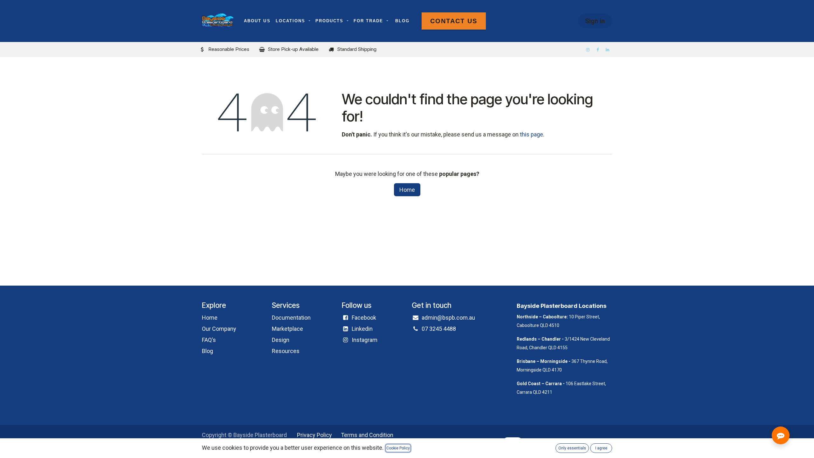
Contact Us (453, 20)
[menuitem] (257, 21)
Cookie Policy (398, 448)
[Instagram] (588, 50)
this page (531, 134)
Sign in (595, 21)
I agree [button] (601, 448)
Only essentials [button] (572, 448)
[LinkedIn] (608, 50)
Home (407, 189)
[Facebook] (598, 50)
